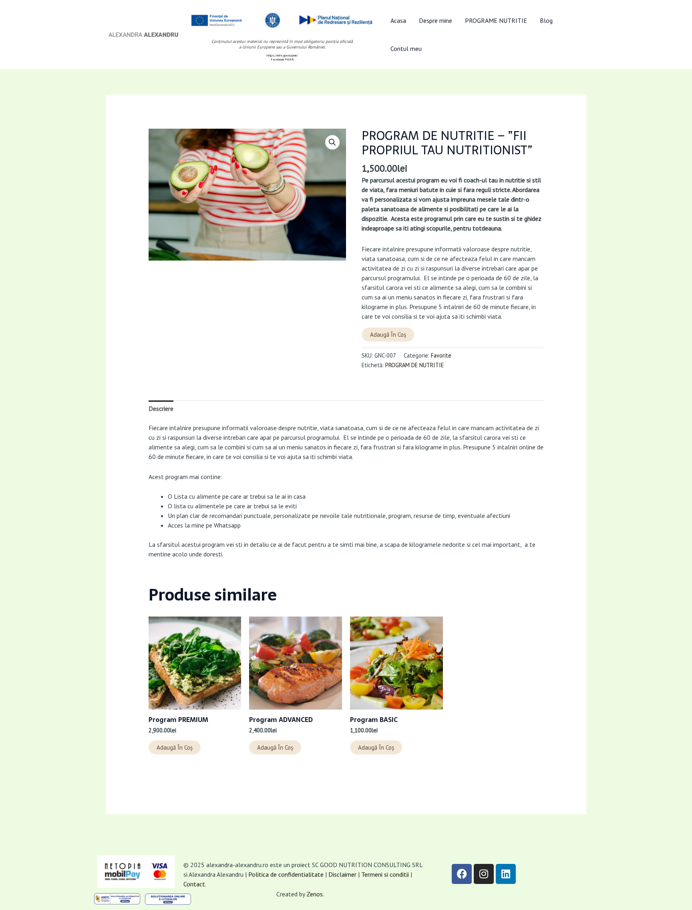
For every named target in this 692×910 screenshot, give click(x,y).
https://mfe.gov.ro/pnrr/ (282, 55)
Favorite (441, 355)
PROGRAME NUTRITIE (496, 20)
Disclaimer (342, 874)
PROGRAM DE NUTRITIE (414, 365)
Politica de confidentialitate (286, 874)
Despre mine (435, 20)
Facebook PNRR (282, 59)
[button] (332, 142)
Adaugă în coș (388, 334)
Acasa (398, 20)
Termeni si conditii (385, 874)
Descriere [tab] (161, 408)
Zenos (314, 894)
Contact (194, 884)
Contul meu (406, 48)
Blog (546, 20)
